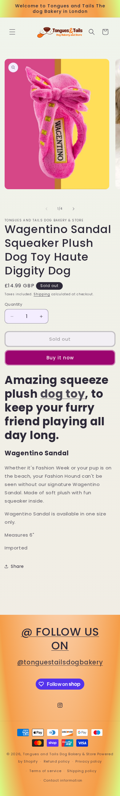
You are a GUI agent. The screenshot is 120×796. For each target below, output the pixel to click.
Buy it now (60, 357)
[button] (12, 32)
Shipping (42, 294)
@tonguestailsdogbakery (60, 662)
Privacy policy (88, 761)
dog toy (62, 394)
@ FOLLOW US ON (60, 638)
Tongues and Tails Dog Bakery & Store (59, 754)
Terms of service (45, 770)
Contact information (62, 780)
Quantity (13, 304)
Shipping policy (82, 770)
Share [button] (17, 566)
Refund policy (57, 761)
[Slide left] (46, 209)
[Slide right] (73, 209)
